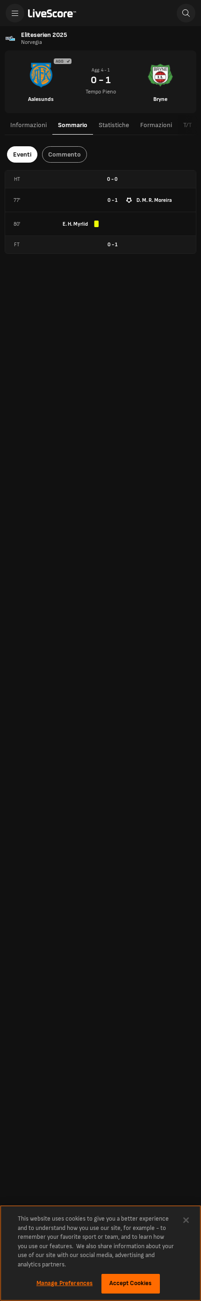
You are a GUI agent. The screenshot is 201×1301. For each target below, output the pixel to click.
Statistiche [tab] (114, 125)
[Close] (186, 1220)
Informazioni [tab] (28, 125)
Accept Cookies (130, 1283)
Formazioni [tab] (156, 125)
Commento (64, 154)
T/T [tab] (187, 125)
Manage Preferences (64, 1283)
